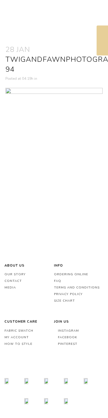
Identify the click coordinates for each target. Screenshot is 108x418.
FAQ (57, 281)
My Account (16, 337)
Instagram (68, 331)
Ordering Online (71, 274)
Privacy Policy (68, 294)
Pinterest (67, 344)
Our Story (15, 274)
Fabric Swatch (18, 331)
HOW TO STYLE (18, 344)
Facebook (67, 337)
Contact (13, 281)
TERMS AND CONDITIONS (77, 287)
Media (10, 287)
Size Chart (64, 301)
